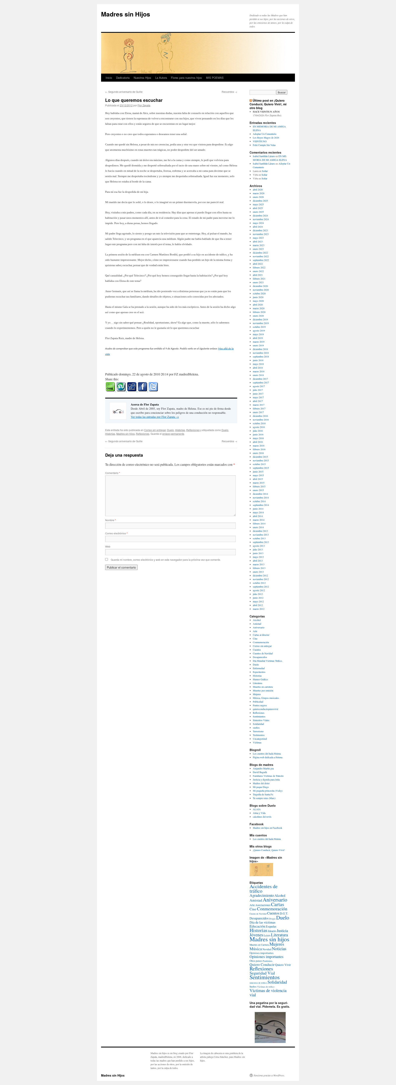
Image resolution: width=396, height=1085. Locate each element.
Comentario (112, 473)
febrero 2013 (259, 568)
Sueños (253, 986)
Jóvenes (256, 935)
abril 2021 (258, 274)
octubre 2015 (259, 464)
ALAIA (257, 809)
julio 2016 (258, 430)
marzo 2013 (258, 564)
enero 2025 (258, 211)
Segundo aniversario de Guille (124, 91)
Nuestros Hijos (142, 78)
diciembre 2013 (260, 531)
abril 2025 (258, 208)
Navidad (267, 949)
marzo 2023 (258, 245)
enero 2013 (258, 571)
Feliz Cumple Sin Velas (264, 145)
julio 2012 (258, 594)
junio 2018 (258, 360)
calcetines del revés (262, 816)
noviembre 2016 (261, 419)
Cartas (277, 904)
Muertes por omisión (263, 690)
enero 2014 (258, 527)
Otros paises (256, 960)
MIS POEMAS (215, 78)
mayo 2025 (258, 204)
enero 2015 (258, 490)
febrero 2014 (259, 523)
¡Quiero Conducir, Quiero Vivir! (269, 850)
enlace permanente (173, 433)
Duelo (170, 430)
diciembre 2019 (260, 319)
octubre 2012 (259, 582)
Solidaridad (258, 723)
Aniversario (258, 627)
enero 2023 (258, 248)
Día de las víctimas (262, 922)
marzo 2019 (258, 341)
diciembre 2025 (260, 200)
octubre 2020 (259, 293)
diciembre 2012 (260, 575)
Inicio (109, 78)
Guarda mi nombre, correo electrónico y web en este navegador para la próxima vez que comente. (166, 559)
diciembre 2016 (260, 415)
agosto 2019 (259, 330)
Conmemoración (261, 642)
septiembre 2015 (261, 467)
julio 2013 (258, 549)
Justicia (282, 930)
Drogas (272, 918)
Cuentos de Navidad (263, 653)
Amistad (257, 623)
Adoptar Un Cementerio (264, 133)
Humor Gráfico (260, 679)
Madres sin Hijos (125, 13)
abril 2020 (258, 304)
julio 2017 (258, 389)
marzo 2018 (258, 371)
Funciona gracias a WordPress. (269, 1075)
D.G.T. (284, 913)
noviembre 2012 (261, 579)
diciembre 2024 (260, 215)
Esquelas (271, 926)
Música (256, 948)
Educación (257, 926)
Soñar (265, 171)
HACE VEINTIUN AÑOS (266, 111)
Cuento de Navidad (258, 913)
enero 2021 (258, 282)
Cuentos (257, 649)
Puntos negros (260, 705)
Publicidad (258, 701)
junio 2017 (258, 393)
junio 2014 (258, 508)
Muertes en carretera (263, 686)
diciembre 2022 (260, 252)
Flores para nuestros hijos (186, 78)
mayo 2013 (258, 556)
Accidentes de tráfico (264, 888)
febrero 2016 (259, 449)
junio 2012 (258, 597)
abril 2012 (258, 605)
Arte (255, 631)
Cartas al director (261, 634)
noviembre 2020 (261, 289)
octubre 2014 (259, 501)
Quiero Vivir (283, 965)
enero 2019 (258, 345)
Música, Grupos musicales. (266, 697)
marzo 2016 (258, 445)
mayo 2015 (258, 475)
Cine (255, 638)
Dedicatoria (123, 78)
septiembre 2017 (261, 382)
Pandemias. (268, 960)
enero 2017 (258, 412)
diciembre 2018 (260, 349)
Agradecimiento (262, 895)
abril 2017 (258, 401)
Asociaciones (262, 905)
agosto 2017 (259, 386)
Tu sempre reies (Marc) (264, 798)
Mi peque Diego (261, 787)
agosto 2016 (259, 427)
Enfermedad (259, 668)
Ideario (272, 931)
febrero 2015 (259, 486)
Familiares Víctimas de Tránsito (268, 775)
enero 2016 (258, 453)
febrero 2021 (259, 278)
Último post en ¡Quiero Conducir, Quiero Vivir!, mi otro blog (268, 104)
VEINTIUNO (260, 141)
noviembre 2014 (261, 497)
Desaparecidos (260, 657)
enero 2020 (258, 315)
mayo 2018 (258, 364)
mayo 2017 (258, 397)
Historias (180, 430)
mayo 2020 (258, 300)
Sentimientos (259, 716)
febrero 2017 (259, 408)
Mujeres (257, 694)
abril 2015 (258, 479)
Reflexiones (193, 430)
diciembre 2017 (260, 378)
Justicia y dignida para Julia (266, 779)
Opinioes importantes (261, 953)
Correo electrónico (116, 533)
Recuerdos (229, 91)
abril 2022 (258, 263)
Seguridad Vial (262, 973)
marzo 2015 (258, 482)
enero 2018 (258, 375)
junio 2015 (258, 471)
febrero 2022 (259, 267)
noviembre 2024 (261, 219)
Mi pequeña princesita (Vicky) (268, 790)
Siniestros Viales (261, 720)
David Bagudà (260, 772)
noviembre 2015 (261, 460)
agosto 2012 (259, 590)
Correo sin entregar (155, 430)
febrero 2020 (259, 312)
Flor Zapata (144, 105)
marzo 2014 (258, 519)
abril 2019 (258, 338)
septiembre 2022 (261, 260)
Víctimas (257, 742)
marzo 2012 (258, 608)
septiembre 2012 (261, 586)
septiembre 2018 (261, 356)
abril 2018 (258, 367)
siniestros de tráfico (258, 982)
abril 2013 (258, 560)
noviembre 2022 (261, 256)
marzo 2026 (258, 193)
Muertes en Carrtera (259, 944)
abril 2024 (258, 226)
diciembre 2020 (260, 286)
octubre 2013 (259, 538)
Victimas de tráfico (265, 986)
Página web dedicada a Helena (267, 757)
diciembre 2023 (260, 230)
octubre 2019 (259, 326)
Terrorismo (258, 731)
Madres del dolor (261, 783)
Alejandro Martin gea (263, 768)
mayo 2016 (258, 438)
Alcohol (257, 620)
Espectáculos (259, 672)
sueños (256, 727)
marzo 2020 (258, 308)
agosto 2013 (259, 545)
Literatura (257, 683)
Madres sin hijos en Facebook (267, 827)
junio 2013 (258, 553)
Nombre (110, 520)
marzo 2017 (258, 404)
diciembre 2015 (260, 456)
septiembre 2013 (261, 542)
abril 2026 (258, 189)
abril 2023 (258, 241)
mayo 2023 (258, 237)
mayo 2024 (258, 223)
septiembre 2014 (261, 505)
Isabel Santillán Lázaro (264, 156)
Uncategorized (260, 738)
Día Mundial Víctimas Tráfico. (268, 660)
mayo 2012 (258, 601)
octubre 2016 (259, 423)
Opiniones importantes (266, 956)
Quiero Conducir (262, 964)
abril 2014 (258, 516)
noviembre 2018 (261, 352)
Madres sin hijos (125, 433)
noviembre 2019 (261, 323)
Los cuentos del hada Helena (267, 753)
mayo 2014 (258, 512)
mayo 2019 (258, 334)
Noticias (279, 948)
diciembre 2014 (260, 493)
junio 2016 (258, 434)
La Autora (161, 78)
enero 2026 (258, 197)
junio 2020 (258, 297)
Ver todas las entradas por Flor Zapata (155, 417)
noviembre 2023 (261, 234)
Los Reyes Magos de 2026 (266, 137)
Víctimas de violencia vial (268, 992)
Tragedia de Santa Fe (263, 794)
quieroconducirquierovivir (265, 709)
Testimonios (259, 735)
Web (107, 546)
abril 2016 (258, 441)
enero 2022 (258, 271)
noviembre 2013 (261, 534)
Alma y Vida (259, 813)
